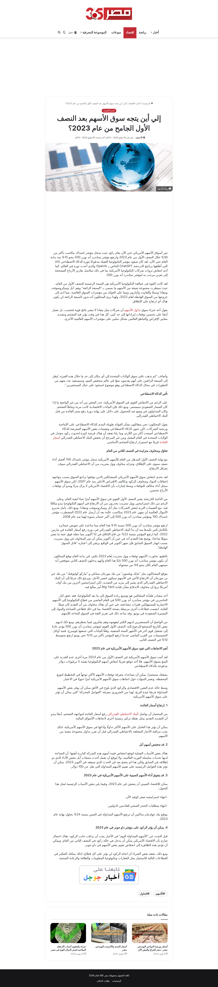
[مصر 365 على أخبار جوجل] (109, 874)
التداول (144, 893)
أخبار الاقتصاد (134, 103)
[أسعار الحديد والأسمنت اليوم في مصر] (109, 933)
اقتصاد (130, 32)
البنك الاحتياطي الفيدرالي (122, 714)
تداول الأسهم (132, 310)
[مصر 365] (109, 13)
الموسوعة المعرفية (94, 32)
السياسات (116, 981)
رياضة (142, 32)
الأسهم (159, 893)
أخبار (156, 32)
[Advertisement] (109, 66)
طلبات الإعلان (103, 981)
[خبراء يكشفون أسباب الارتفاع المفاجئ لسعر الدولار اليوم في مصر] (68, 933)
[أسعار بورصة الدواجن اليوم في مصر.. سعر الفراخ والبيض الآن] (150, 933)
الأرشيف (139, 137)
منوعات (116, 32)
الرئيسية (146, 103)
